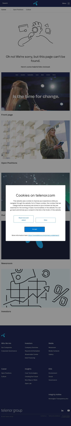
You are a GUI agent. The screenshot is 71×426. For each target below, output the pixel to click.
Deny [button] (45, 220)
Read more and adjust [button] (23, 219)
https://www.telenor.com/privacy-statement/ (43, 235)
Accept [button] (34, 229)
